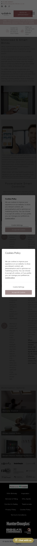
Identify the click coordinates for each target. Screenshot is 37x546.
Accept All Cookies (18, 292)
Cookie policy (10, 278)
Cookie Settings (18, 287)
